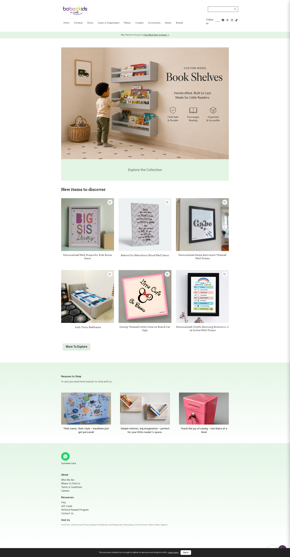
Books (168, 22)
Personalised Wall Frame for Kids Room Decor (87, 256)
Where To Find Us (70, 483)
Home (66, 22)
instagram (232, 20)
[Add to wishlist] (110, 202)
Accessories (154, 22)
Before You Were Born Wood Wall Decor (145, 255)
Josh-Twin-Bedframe (88, 327)
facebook (222, 20)
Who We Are (67, 480)
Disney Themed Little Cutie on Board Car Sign (145, 328)
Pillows (127, 22)
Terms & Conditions (71, 487)
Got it (185, 552)
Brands (179, 22)
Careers (65, 491)
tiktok (236, 20)
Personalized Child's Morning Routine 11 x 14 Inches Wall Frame (202, 328)
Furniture (78, 22)
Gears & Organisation (108, 22)
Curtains (139, 22)
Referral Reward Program (75, 510)
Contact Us (67, 513)
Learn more (173, 552)
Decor (90, 22)
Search (235, 9)
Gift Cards (66, 506)
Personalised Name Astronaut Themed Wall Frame (202, 256)
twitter (227, 20)
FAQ (63, 502)
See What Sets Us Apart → (156, 35)
